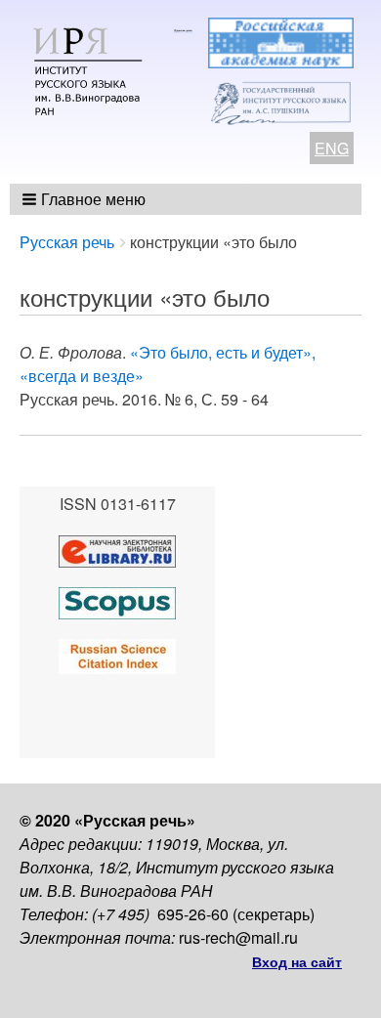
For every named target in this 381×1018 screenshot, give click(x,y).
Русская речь (67, 242)
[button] (85, 199)
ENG (332, 148)
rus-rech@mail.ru (238, 937)
